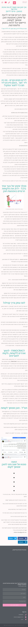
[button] (14, 2)
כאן (26, 530)
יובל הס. (8, 285)
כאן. (6, 105)
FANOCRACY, (14, 361)
